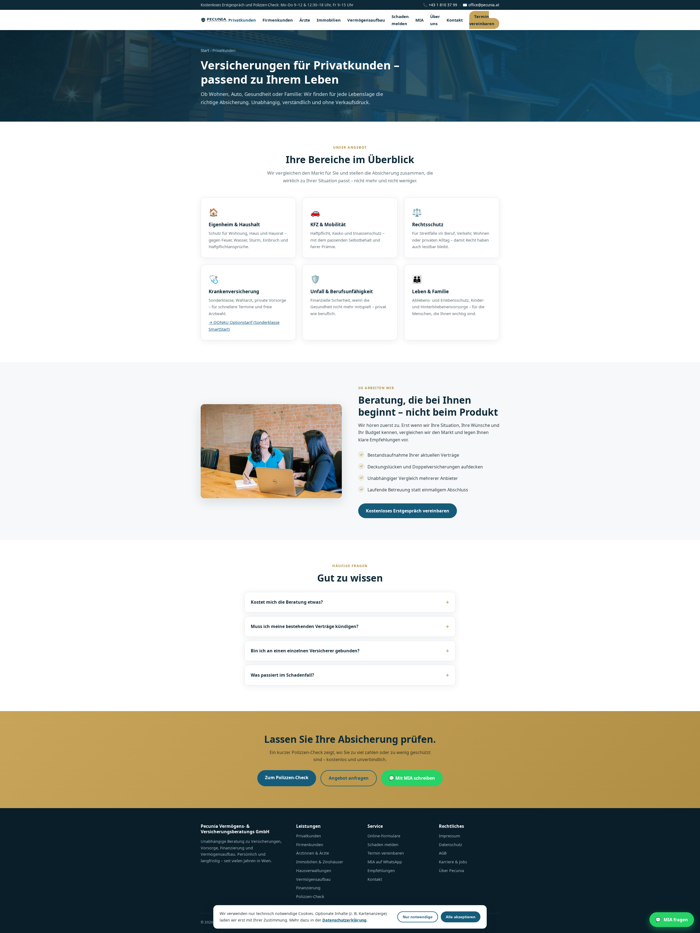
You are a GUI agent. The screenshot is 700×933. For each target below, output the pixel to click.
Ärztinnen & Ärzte (312, 853)
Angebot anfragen (349, 778)
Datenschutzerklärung (344, 920)
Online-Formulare (384, 835)
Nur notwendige (418, 917)
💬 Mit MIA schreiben (412, 778)
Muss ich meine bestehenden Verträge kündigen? (304, 626)
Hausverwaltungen (313, 870)
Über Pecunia (451, 870)
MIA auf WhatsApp (385, 861)
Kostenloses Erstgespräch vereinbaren (407, 511)
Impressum (449, 835)
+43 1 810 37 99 (443, 4)
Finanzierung (308, 887)
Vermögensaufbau (366, 20)
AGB (443, 853)
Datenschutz (450, 844)
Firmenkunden (277, 20)
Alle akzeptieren (461, 917)
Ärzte (304, 20)
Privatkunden (242, 20)
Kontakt (455, 20)
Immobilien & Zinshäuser (319, 861)
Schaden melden (383, 844)
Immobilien (329, 20)
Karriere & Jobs (453, 861)
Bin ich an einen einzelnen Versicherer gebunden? (305, 651)
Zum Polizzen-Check (286, 777)
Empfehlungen (381, 870)
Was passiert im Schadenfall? (282, 675)
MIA (419, 20)
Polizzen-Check (310, 896)
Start (205, 50)
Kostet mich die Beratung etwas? (287, 602)
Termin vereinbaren (481, 20)
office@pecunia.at (483, 4)
